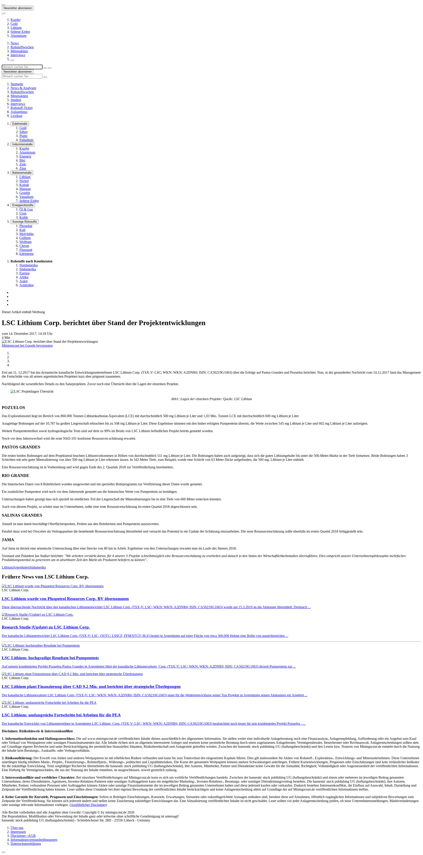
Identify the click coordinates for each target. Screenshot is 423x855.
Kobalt (24, 185)
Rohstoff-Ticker (22, 108)
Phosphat (25, 226)
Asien (23, 281)
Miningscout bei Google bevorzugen (27, 345)
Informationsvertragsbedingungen (34, 840)
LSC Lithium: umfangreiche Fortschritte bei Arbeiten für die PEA (61, 715)
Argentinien (21, 567)
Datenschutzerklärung (26, 844)
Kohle (23, 217)
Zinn (22, 168)
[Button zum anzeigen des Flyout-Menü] (3, 5)
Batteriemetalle (22, 172)
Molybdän (26, 234)
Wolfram (25, 242)
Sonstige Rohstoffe (24, 221)
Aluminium (18, 36)
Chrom (24, 246)
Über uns (17, 828)
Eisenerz (25, 156)
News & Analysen (23, 88)
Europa (24, 273)
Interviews (18, 55)
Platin (23, 136)
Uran (22, 213)
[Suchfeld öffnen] (12, 60)
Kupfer (15, 20)
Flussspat (25, 250)
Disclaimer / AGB (23, 836)
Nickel (24, 181)
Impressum (18, 832)
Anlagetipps (19, 112)
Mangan (25, 189)
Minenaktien (19, 51)
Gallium (25, 238)
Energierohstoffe (22, 205)
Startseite (17, 84)
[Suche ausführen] (49, 68)
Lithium (16, 28)
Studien (16, 100)
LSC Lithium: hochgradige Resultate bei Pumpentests (50, 657)
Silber (23, 132)
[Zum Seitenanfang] (3, 852)
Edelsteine (26, 254)
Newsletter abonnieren (18, 8)
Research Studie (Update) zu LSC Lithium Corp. (46, 627)
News (15, 43)
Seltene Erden (20, 32)
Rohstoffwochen (22, 47)
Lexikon (16, 116)
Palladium (26, 140)
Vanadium (26, 197)
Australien (26, 285)
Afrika (23, 277)
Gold (14, 24)
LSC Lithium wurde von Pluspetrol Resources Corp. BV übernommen (65, 598)
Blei (22, 160)
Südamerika (27, 269)
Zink (22, 164)
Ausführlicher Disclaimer (88, 805)
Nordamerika (28, 265)
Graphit (24, 193)
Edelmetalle (19, 123)
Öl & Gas (26, 209)
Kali (22, 230)
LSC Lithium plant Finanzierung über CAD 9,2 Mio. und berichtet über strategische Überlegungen (91, 686)
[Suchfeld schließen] (45, 68)
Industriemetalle (22, 144)
